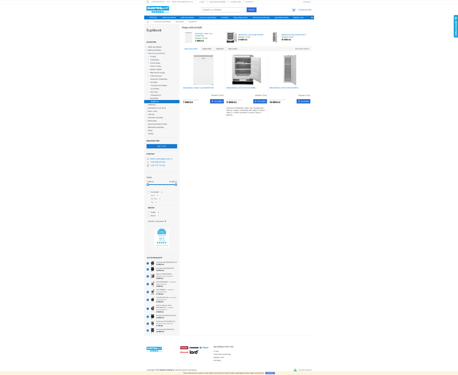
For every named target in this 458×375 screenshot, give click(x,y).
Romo (155, 215)
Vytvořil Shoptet (305, 370)
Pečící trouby (155, 66)
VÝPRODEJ (152, 105)
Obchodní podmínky (217, 2)
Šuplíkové (155, 101)
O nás (202, 2)
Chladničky (154, 60)
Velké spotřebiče (155, 47)
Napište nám (236, 2)
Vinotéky (153, 82)
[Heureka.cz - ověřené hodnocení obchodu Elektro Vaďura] (162, 238)
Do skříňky (155, 89)
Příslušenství (156, 95)
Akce (154, 195)
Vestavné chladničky (158, 79)
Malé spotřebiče (154, 50)
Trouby (153, 56)
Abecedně (232, 49)
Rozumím (270, 373)
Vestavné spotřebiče (156, 53)
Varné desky (155, 63)
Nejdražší (220, 49)
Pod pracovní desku (159, 85)
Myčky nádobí (156, 69)
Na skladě (156, 192)
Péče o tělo (152, 111)
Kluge (155, 212)
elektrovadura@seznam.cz (161, 159)
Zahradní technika (155, 117)
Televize (151, 114)
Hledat (252, 10)
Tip (153, 202)
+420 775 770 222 (157, 165)
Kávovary (154, 92)
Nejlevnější (206, 49)
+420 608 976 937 (157, 162)
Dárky (150, 130)
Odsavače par (156, 76)
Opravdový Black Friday (157, 124)
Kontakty (249, 2)
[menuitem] (153, 17)
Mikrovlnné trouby (157, 72)
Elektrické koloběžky (156, 127)
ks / (161, 146)
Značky (151, 133)
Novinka (155, 199)
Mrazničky (154, 98)
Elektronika (152, 121)
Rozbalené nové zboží (157, 108)
